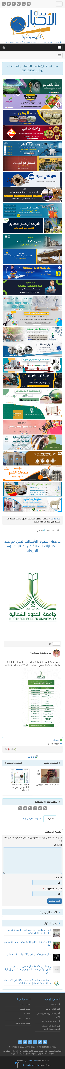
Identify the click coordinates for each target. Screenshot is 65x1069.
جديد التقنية (25, 1009)
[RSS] (4, 4)
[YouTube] (24, 4)
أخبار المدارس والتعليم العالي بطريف (48, 1015)
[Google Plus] (19, 4)
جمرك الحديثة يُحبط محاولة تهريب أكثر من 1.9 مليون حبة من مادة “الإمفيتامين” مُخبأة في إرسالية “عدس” (28, 969)
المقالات (26, 1013)
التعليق (58, 845)
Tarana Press (32, 1060)
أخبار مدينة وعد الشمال (51, 1021)
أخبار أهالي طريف (53, 1009)
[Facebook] (14, 4)
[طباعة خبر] (50, 644)
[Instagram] (29, 4)
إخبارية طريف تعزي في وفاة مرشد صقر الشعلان (29, 954)
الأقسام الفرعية (23, 999)
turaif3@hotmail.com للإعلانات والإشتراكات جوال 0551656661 (32, 68)
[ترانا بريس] (17, 1065)
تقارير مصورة (25, 1004)
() (6, 749)
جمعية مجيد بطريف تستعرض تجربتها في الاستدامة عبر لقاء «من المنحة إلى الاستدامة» (27, 981)
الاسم (58, 877)
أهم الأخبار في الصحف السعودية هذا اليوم (51, 1027)
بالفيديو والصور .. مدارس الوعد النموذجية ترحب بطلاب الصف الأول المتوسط (29, 931)
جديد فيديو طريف (23, 1023)
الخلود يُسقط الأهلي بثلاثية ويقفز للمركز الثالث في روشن (27, 943)
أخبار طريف (55, 519)
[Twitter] (9, 4)
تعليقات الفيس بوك (32, 819)
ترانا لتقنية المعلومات (30, 1065)
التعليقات (50, 819)
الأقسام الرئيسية (52, 999)
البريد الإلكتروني (52, 888)
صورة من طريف (24, 1018)
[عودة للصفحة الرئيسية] (32, 25)
